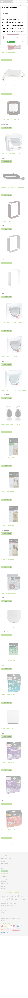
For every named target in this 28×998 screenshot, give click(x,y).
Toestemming (6, 13)
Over (18, 13)
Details (12, 13)
